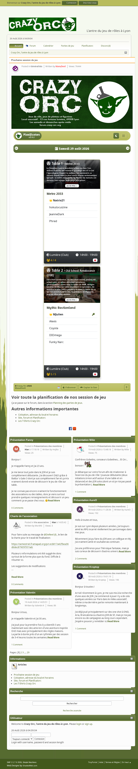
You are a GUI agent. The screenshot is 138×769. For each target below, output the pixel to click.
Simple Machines (30, 762)
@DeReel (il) (50, 534)
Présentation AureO (85, 500)
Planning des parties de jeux (67, 402)
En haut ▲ (126, 762)
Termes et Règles (112, 762)
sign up (88, 723)
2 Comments (81, 558)
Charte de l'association (23, 516)
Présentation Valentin (22, 592)
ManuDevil (61, 66)
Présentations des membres (48, 446)
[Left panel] (125, 52)
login (78, 723)
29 (28, 652)
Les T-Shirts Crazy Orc (25, 683)
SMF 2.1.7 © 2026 (14, 762)
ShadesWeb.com (30, 765)
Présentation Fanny (21, 440)
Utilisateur (16, 718)
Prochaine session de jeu (26, 674)
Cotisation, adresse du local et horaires (34, 677)
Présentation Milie (84, 440)
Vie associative (41, 522)
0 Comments (17, 507)
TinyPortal (92, 762)
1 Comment (16, 644)
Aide (101, 762)
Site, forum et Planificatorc (27, 680)
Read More (54, 500)
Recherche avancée (72, 710)
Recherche (16, 691)
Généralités (36, 66)
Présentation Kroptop (86, 567)
